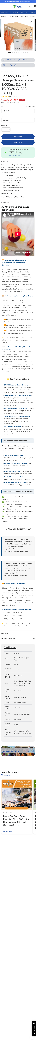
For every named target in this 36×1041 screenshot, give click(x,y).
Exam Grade (24, 12)
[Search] (30, 6)
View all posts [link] (6, 775)
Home (3, 16)
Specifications (10, 647)
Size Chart (4, 633)
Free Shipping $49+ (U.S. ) (20, 1)
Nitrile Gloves (14, 12)
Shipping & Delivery (8, 638)
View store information (15, 155)
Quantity (4, 125)
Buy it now (18, 142)
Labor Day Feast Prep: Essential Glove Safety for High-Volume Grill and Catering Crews (16, 821)
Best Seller (4, 12)
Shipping (3, 103)
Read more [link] (7, 831)
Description (5, 203)
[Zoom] (31, 21)
